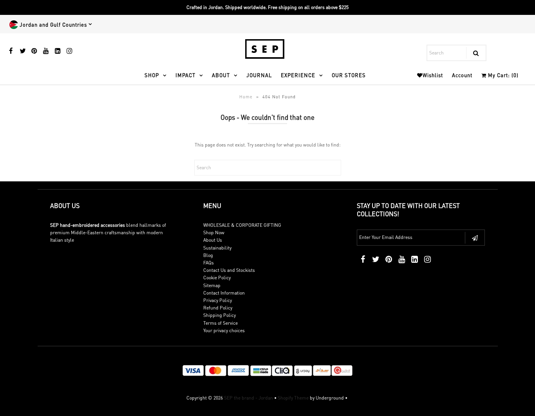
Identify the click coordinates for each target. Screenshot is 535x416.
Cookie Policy (217, 277)
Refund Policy (217, 308)
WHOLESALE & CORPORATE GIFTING (242, 225)
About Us (212, 240)
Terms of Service (220, 323)
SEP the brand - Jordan (248, 398)
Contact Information (224, 293)
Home (246, 96)
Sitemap (212, 285)
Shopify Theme (293, 398)
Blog (208, 255)
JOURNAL (259, 75)
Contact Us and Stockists (229, 270)
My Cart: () (502, 75)
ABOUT (221, 75)
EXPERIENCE (298, 75)
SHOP (152, 75)
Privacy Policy (217, 300)
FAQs (208, 263)
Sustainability (217, 248)
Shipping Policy (219, 315)
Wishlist (433, 75)
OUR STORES (349, 75)
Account (462, 75)
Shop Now (213, 232)
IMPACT (185, 75)
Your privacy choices (224, 330)
